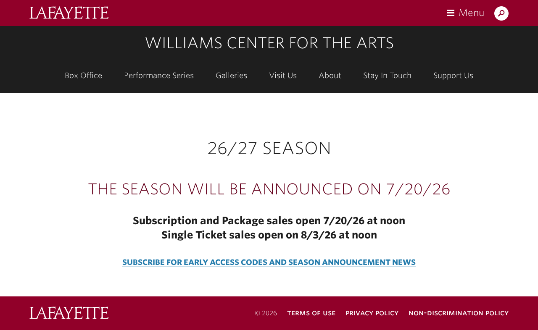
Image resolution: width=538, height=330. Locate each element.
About (330, 75)
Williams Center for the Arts (269, 43)
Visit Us (283, 75)
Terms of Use (311, 312)
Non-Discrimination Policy (459, 312)
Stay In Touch (387, 75)
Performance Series (159, 75)
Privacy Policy (371, 312)
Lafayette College (68, 314)
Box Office (83, 75)
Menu (471, 12)
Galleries (231, 75)
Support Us (453, 75)
